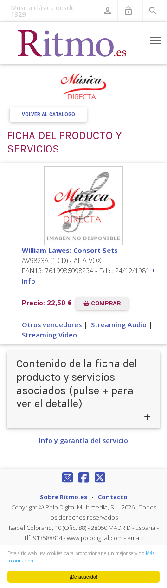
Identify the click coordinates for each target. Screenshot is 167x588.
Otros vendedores (52, 324)
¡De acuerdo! (83, 576)
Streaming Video (49, 334)
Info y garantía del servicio (83, 440)
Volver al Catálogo (48, 115)
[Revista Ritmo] (72, 43)
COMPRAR (105, 304)
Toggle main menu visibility (155, 40)
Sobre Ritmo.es (63, 497)
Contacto (113, 497)
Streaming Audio (119, 324)
